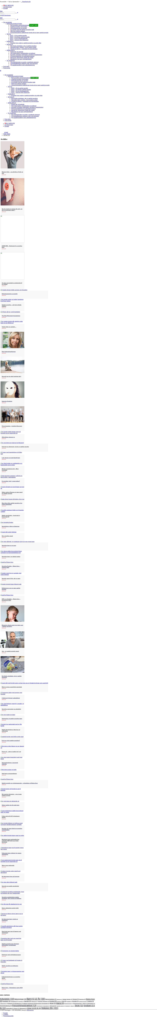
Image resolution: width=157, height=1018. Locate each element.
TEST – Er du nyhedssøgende (18, 38)
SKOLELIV (10, 44)
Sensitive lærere (61, 1005)
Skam (72, 1005)
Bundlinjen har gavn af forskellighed (21, 59)
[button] (1, 11)
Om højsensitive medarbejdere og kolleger (23, 53)
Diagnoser (59, 999)
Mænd (60, 1003)
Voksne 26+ (49, 1008)
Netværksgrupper (68, 1003)
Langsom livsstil (83, 1001)
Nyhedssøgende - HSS (80, 1003)
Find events (6, 68)
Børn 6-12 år (36, 999)
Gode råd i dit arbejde (17, 51)
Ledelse (90, 1001)
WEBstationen (30, 1010)
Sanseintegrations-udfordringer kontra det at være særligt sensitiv (29, 32)
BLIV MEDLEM (9, 5)
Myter (53, 1003)
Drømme (82, 999)
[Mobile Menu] (0, 70)
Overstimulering (6, 1006)
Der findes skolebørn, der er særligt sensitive (23, 46)
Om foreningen (7, 7)
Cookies (5, 1014)
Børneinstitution (50, 999)
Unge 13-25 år (34, 1008)
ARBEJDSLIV (11, 50)
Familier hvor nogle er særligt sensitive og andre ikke (26, 43)
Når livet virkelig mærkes (18, 31)
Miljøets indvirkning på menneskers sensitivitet (36, 1003)
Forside (5, 1013)
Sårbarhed (23, 1008)
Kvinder (75, 1001)
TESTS (9, 34)
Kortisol (59, 1001)
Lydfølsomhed (3, 1003)
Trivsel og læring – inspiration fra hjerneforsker (24, 49)
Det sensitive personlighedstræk (24, 25)
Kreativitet (69, 1001)
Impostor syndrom (43, 1001)
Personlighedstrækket (24, 1005)
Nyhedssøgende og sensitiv (19, 28)
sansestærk (46, 1005)
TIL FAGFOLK (11, 60)
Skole (79, 1006)
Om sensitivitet (7, 22)
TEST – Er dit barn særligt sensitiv (20, 37)
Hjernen (27, 1001)
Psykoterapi (40, 1005)
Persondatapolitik (8, 1016)
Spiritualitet (10, 1008)
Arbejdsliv (7, 999)
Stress (16, 1008)
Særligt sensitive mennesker (19, 26)
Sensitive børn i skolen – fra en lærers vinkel (23, 47)
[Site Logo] (5, 15)
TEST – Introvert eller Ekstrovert (19, 40)
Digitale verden (67, 999)
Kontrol (53, 1001)
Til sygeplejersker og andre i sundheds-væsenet (24, 62)
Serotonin (67, 1005)
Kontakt (5, 8)
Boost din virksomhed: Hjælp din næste (22, 57)
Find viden (6, 66)
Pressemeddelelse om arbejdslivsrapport (22, 56)
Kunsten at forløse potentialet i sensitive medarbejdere (26, 54)
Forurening (21, 1001)
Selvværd (53, 1006)
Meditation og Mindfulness (15, 1003)
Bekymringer (20, 999)
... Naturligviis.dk (26, 1)
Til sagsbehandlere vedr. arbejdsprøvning (23, 65)
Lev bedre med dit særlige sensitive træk (22, 29)
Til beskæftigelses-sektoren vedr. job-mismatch (24, 63)
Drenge (76, 999)
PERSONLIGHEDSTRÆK (14, 23)
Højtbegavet (34, 1001)
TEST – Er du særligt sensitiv (18, 35)
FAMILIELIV (10, 41)
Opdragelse (91, 1003)
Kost (64, 1001)
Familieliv (6, 1001)
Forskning (14, 1001)
